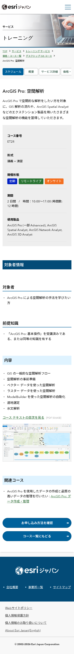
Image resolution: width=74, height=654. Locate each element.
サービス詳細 (49, 71)
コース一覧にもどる (37, 536)
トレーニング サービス (38, 51)
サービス (16, 51)
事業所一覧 (35, 587)
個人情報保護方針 (17, 615)
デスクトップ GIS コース (39, 55)
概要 (31, 71)
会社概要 (12, 587)
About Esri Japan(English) (23, 630)
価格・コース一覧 (12, 55)
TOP (5, 51)
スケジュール (13, 71)
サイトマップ (62, 587)
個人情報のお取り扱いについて (26, 623)
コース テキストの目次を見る (23, 417)
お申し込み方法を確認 (37, 523)
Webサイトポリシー (18, 608)
